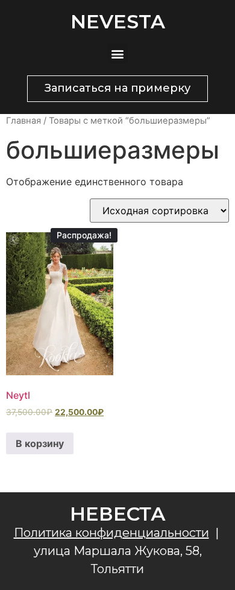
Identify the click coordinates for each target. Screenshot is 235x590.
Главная (23, 120)
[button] (118, 53)
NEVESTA (117, 21)
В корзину (40, 443)
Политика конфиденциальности (111, 532)
